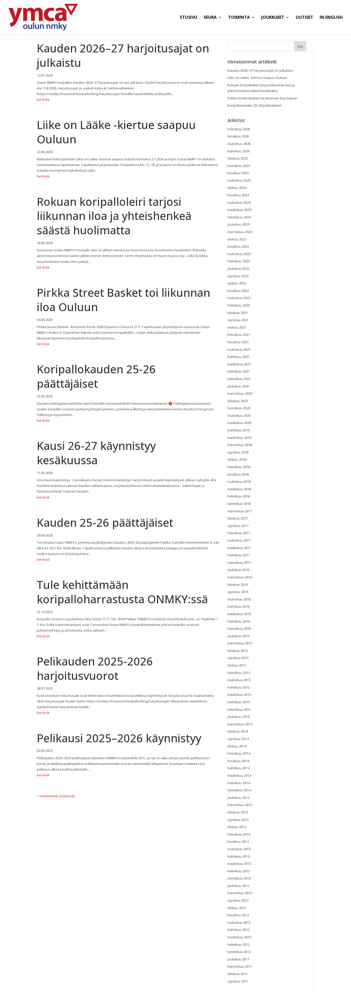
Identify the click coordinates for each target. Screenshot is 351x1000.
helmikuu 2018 (238, 496)
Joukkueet (272, 17)
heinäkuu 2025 (238, 165)
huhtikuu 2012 (238, 929)
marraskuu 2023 (239, 231)
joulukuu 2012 (238, 885)
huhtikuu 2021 (238, 356)
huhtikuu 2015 (238, 687)
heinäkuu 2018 (238, 467)
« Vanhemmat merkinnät (56, 796)
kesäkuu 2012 (238, 915)
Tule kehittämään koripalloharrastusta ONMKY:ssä (122, 592)
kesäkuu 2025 (238, 173)
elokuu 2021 (236, 327)
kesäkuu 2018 (238, 474)
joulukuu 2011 (238, 959)
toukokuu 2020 (239, 415)
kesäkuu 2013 (238, 841)
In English (331, 17)
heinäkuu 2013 (238, 834)
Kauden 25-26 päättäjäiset (105, 522)
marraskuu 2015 (239, 643)
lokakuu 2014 (237, 731)
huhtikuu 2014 (238, 768)
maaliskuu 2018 (239, 489)
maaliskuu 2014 (239, 775)
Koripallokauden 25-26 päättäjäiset (96, 376)
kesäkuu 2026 (238, 136)
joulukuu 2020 (238, 386)
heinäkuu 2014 (238, 753)
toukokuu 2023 (239, 254)
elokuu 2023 (236, 239)
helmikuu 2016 (238, 621)
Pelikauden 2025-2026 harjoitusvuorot (95, 668)
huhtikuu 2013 (238, 856)
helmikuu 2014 (238, 783)
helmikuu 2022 (238, 305)
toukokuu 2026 (239, 143)
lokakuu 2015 (237, 650)
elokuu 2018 (236, 459)
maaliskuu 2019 (239, 437)
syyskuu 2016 (237, 591)
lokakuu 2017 (237, 518)
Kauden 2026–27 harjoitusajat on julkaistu (123, 55)
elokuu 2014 (236, 746)
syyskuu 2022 (237, 276)
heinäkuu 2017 (238, 533)
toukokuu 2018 (239, 481)
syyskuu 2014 (237, 738)
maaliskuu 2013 (239, 863)
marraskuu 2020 (239, 393)
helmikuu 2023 (238, 261)
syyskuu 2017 (237, 525)
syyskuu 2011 (237, 981)
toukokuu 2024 (239, 202)
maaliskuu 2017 (239, 547)
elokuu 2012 (236, 907)
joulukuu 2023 (238, 224)
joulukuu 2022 (238, 268)
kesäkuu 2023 (238, 246)
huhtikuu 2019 (238, 430)
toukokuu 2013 (239, 849)
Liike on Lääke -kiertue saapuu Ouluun (116, 132)
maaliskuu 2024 (239, 209)
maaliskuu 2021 (239, 364)
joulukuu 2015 (238, 636)
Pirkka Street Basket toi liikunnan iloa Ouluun (123, 299)
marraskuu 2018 (239, 444)
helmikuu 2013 (238, 871)
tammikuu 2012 (239, 951)
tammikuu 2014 (239, 790)
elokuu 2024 (236, 187)
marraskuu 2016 (239, 577)
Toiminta (239, 17)
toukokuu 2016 (239, 599)
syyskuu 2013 (237, 819)
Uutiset (304, 17)
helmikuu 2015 (238, 702)
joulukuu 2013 (238, 797)
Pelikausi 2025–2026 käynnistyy (119, 738)
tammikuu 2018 (239, 503)
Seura (210, 17)
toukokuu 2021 (239, 349)
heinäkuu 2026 (238, 129)
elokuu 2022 (236, 283)
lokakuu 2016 (237, 584)
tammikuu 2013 (239, 878)
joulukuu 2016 (238, 569)
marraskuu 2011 (239, 966)
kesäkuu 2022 (238, 290)
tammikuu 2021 (239, 378)
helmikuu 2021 (238, 371)
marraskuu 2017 (239, 511)
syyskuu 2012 (237, 900)
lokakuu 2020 (237, 401)
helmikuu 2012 (238, 944)
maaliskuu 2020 (239, 422)
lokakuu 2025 (237, 158)
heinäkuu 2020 (238, 408)
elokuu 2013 (236, 827)
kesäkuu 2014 (238, 760)
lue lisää (43, 99)
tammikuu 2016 (239, 628)
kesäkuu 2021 (238, 342)
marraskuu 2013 (239, 804)
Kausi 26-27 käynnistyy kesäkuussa (96, 453)
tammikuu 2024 (239, 217)
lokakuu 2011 (237, 973)
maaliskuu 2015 (239, 694)
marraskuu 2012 (239, 893)
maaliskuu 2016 (239, 614)
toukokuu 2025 (239, 180)
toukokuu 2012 (239, 922)
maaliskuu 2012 (239, 937)
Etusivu (188, 17)
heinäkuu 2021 (238, 334)
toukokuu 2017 (239, 540)
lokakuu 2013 (237, 812)
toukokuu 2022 (239, 297)
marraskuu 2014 (239, 724)
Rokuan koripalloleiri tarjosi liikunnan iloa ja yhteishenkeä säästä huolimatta (114, 216)
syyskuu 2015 (237, 657)
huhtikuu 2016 (238, 606)
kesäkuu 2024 (238, 195)
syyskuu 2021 (237, 320)
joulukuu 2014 (238, 716)
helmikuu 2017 (238, 555)
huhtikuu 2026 (238, 151)
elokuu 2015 (236, 665)
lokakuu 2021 (237, 312)
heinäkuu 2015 (238, 672)
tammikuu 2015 (239, 709)
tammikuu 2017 (239, 562)
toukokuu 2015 (239, 680)
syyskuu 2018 (237, 452)
